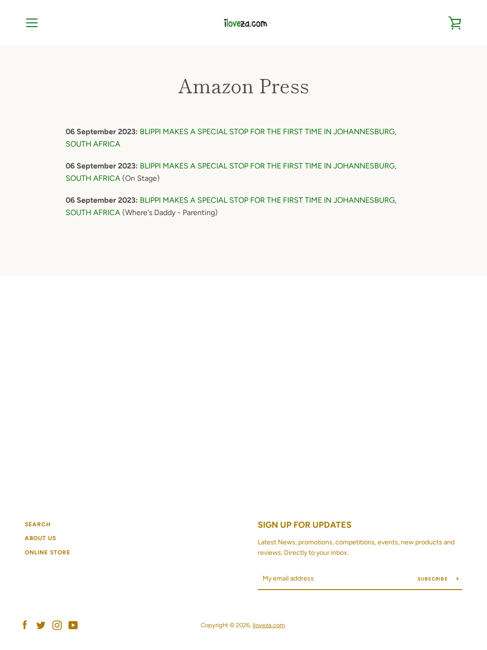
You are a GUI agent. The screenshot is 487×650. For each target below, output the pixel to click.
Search (38, 524)
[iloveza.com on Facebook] (24, 624)
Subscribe (434, 579)
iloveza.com (269, 625)
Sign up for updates (304, 525)
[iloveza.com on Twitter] (41, 624)
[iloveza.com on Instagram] (57, 624)
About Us (40, 538)
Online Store (47, 552)
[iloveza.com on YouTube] (73, 624)
